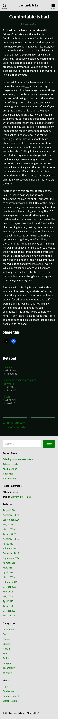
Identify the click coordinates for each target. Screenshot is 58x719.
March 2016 (9, 577)
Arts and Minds (10, 464)
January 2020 (9, 534)
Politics (7, 658)
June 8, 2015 (31, 24)
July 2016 (7, 567)
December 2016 (11, 553)
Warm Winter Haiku (21, 496)
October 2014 (10, 611)
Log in (6, 686)
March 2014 (9, 615)
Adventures (8, 629)
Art (4, 634)
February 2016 (10, 582)
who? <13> (8, 473)
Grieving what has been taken (18, 459)
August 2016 (9, 563)
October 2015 (10, 587)
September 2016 (11, 558)
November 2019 (11, 539)
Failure (7, 396)
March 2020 (9, 529)
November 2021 (11, 515)
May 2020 (8, 524)
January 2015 (9, 606)
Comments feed (11, 696)
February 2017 (10, 548)
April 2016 (8, 572)
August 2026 (9, 510)
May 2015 (8, 596)
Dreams (7, 639)
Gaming (7, 644)
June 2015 (8, 591)
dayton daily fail (29, 5)
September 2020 (11, 519)
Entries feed (9, 691)
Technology (9, 668)
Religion (7, 663)
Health (6, 648)
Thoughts (7, 672)
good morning (10, 469)
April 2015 (8, 601)
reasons (7, 367)
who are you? (9, 478)
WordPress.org (10, 701)
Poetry (6, 653)
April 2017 (8, 543)
